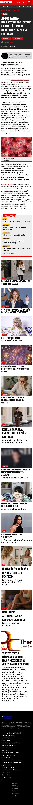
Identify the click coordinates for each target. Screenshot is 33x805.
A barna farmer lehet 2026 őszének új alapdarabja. (14, 441)
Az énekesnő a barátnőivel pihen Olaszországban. (16, 541)
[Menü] (29, 2)
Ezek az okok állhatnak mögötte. (12, 624)
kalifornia (6, 38)
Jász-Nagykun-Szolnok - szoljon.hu (12, 760)
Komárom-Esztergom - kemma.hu (11, 762)
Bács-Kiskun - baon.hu (8, 735)
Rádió (15, 796)
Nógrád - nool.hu (7, 765)
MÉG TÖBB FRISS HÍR (8, 253)
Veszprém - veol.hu (7, 777)
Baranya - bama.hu (7, 738)
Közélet (15, 783)
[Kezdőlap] (6, 2)
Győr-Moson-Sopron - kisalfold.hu (11, 752)
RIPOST (3, 10)
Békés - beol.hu (6, 740)
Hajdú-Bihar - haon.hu (8, 755)
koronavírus (18, 38)
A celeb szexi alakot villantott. (14, 478)
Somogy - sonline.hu (8, 767)
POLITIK (9, 10)
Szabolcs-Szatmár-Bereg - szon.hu (12, 770)
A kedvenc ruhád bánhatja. (14, 509)
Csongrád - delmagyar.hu (9, 745)
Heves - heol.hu (6, 757)
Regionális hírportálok (15, 733)
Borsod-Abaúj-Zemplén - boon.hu (11, 743)
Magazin (15, 788)
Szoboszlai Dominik (17, 6)
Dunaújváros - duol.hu (8, 748)
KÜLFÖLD (17, 10)
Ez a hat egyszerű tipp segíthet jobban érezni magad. (12, 582)
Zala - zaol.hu (6, 780)
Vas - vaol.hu (5, 775)
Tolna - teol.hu (6, 772)
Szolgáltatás (14, 793)
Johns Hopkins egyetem (20, 80)
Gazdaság (15, 786)
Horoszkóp (4, 6)
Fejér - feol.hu (5, 750)
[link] (3, 278)
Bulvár (14, 791)
